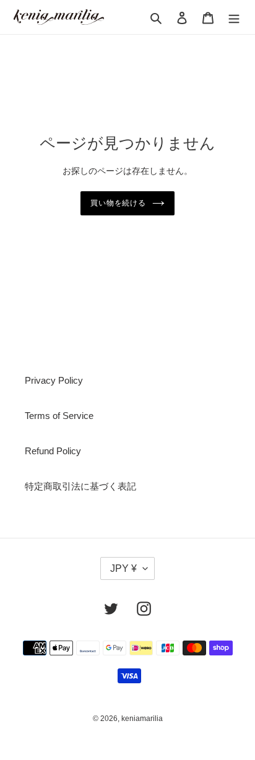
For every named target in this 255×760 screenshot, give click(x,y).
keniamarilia (142, 718)
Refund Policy (53, 451)
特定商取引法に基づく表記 (80, 486)
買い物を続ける (118, 203)
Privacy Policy (54, 380)
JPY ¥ (123, 568)
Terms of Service (59, 415)
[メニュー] (234, 17)
